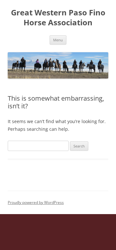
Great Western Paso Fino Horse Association (58, 18)
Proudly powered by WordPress (36, 202)
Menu (58, 40)
